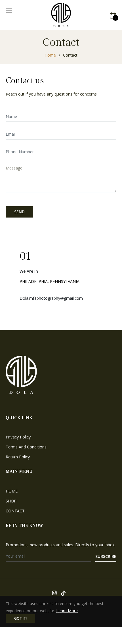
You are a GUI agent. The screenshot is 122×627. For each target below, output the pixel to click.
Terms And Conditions (26, 447)
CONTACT (15, 511)
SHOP (11, 501)
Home (50, 55)
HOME (12, 491)
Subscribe (105, 556)
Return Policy (18, 457)
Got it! (20, 618)
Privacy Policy (18, 437)
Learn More (67, 610)
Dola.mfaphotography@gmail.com (51, 298)
